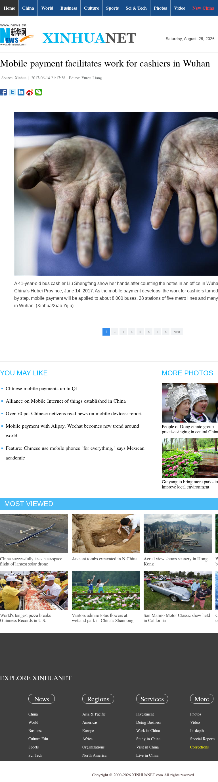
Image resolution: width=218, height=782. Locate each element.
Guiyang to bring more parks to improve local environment (190, 484)
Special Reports (202, 738)
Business (68, 8)
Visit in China (147, 747)
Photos (160, 8)
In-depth (197, 730)
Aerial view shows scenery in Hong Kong (175, 561)
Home (9, 8)
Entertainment (39, 771)
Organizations (93, 747)
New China (203, 8)
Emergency (145, 763)
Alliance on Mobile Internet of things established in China (66, 400)
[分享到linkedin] (21, 92)
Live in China (147, 755)
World (47, 8)
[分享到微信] (38, 92)
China (28, 8)
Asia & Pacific (94, 714)
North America (94, 755)
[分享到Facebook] (3, 92)
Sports (112, 8)
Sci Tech (35, 755)
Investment (145, 714)
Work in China (148, 730)
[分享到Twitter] (12, 92)
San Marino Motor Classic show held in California (177, 617)
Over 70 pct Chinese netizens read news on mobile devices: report (74, 413)
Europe (88, 730)
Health (33, 763)
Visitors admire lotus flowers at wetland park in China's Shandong (102, 617)
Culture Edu (38, 738)
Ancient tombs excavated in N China (104, 558)
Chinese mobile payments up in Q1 (42, 388)
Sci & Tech (136, 8)
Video (179, 8)
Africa (87, 738)
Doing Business (148, 722)
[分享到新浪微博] (29, 92)
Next (176, 331)
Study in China (148, 738)
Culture (91, 8)
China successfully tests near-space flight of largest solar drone (31, 561)
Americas (89, 722)
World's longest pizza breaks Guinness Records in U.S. (25, 617)
